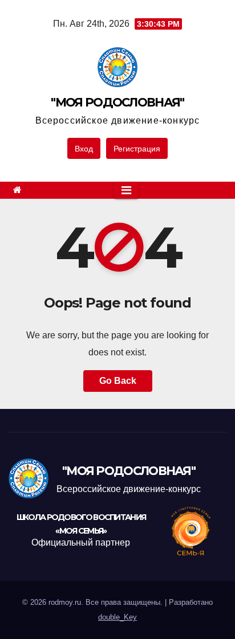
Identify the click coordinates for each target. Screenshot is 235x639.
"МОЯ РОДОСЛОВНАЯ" (117, 102)
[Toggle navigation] (126, 190)
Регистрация (137, 148)
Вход (84, 148)
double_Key (117, 617)
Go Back (117, 381)
